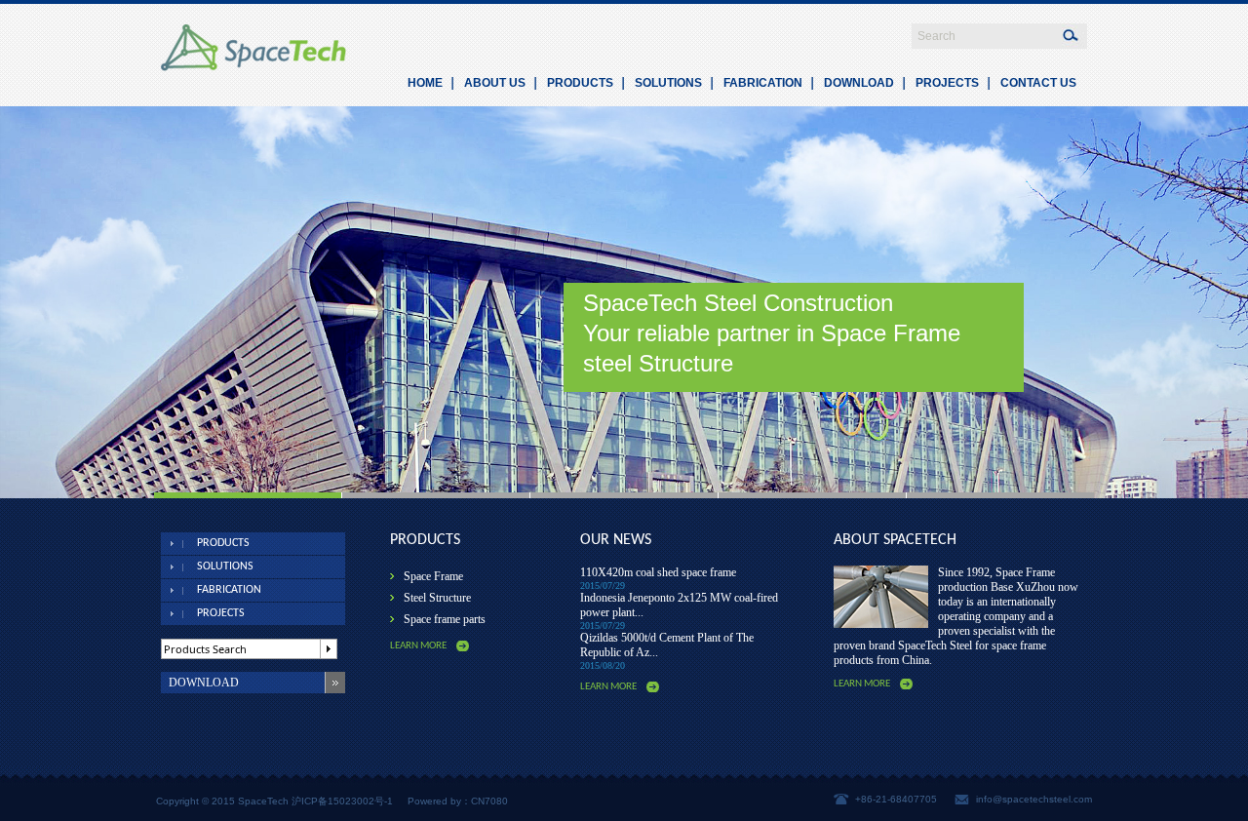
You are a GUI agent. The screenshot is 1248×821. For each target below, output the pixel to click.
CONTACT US (1038, 83)
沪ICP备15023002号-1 (342, 801)
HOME (425, 83)
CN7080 (489, 801)
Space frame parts (445, 619)
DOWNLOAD (859, 83)
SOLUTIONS (668, 83)
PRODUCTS (580, 83)
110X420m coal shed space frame (658, 572)
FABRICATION (762, 83)
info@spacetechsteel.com (1034, 799)
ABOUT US (495, 83)
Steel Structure (437, 598)
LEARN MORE (418, 646)
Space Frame (433, 576)
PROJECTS (947, 83)
